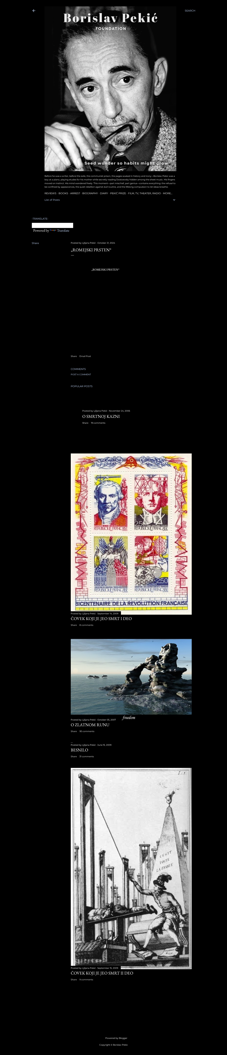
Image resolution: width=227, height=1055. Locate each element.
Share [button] (35, 243)
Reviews (50, 193)
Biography (90, 193)
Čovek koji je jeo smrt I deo (101, 618)
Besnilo (79, 750)
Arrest (75, 193)
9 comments (86, 979)
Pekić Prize (118, 193)
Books (63, 193)
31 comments (86, 756)
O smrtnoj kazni (101, 416)
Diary (104, 193)
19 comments (98, 423)
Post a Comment (81, 374)
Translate (63, 230)
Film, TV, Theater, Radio (144, 193)
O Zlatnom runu (90, 724)
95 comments (86, 731)
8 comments (86, 625)
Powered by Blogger (116, 1038)
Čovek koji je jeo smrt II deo (102, 973)
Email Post (85, 356)
